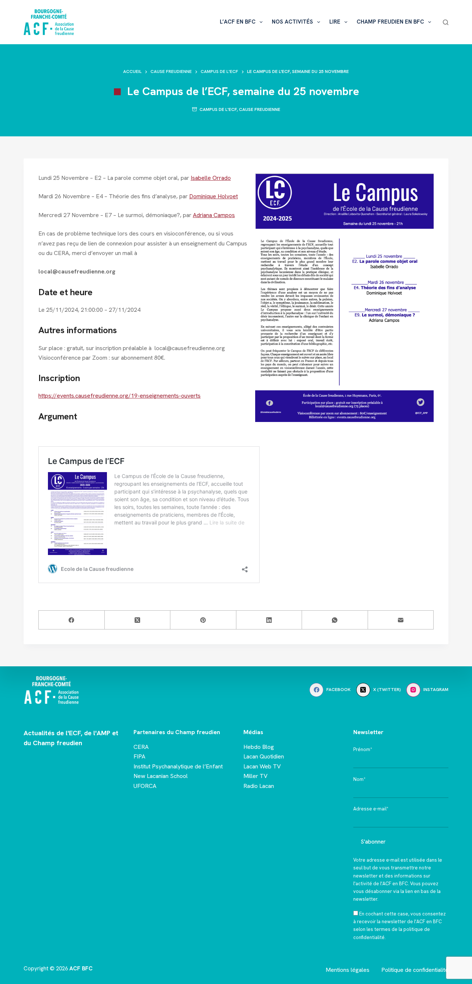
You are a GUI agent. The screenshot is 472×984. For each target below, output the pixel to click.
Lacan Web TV (262, 766)
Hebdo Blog (258, 747)
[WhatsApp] (335, 620)
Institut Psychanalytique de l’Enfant (178, 766)
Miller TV (255, 776)
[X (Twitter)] (138, 620)
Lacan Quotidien (263, 756)
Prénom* (362, 749)
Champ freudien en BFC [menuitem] (390, 21)
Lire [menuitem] (334, 21)
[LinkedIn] (269, 620)
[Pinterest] (203, 620)
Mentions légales (347, 970)
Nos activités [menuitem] (292, 21)
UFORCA (144, 786)
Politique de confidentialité (414, 970)
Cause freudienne (259, 109)
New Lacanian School (160, 776)
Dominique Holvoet (213, 196)
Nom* (359, 779)
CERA (141, 747)
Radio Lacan (258, 786)
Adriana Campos (214, 215)
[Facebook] (72, 620)
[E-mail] (401, 620)
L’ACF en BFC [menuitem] (238, 21)
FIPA (139, 756)
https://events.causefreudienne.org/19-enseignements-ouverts (119, 395)
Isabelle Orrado (211, 178)
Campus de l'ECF (218, 109)
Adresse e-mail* (370, 809)
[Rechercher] (445, 22)
